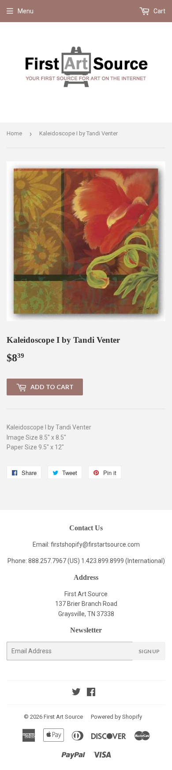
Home (14, 133)
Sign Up (149, 651)
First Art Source (63, 716)
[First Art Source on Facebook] (91, 693)
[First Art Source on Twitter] (76, 693)
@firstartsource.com (111, 544)
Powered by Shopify (116, 716)
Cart (158, 11)
